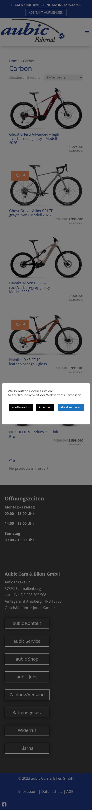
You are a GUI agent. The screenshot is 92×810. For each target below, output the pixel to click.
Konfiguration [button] (21, 407)
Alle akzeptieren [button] (70, 407)
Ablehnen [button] (45, 407)
